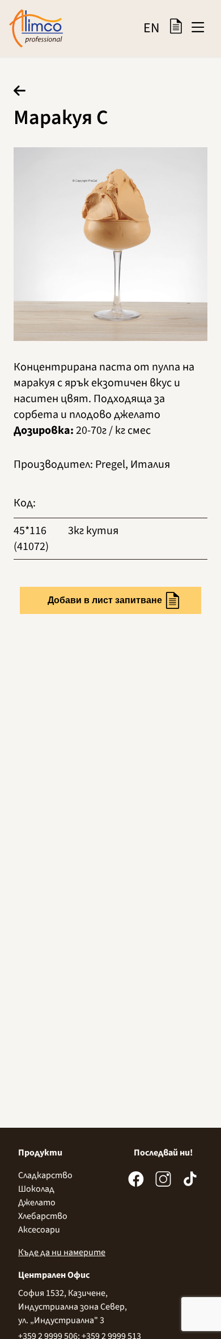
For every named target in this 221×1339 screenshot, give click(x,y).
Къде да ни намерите (61, 1252)
